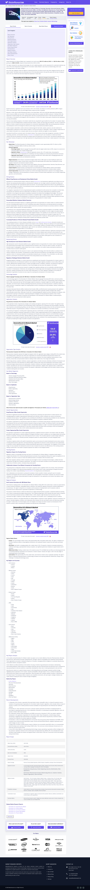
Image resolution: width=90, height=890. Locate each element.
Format (39, 17)
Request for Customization (77, 70)
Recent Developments (12, 53)
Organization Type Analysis (13, 44)
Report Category (53, 17)
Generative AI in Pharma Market (16, 808)
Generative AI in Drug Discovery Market (17, 806)
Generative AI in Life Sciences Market (17, 809)
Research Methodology (75, 43)
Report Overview (11, 34)
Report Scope (11, 55)
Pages (36, 17)
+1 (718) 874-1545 (73, 873)
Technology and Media (53, 18)
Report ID (24, 17)
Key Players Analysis (12, 52)
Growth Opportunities (12, 47)
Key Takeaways (11, 36)
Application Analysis (12, 42)
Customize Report (57, 827)
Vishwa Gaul (36, 21)
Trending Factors (11, 48)
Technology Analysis (12, 41)
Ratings (43, 17)
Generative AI (31, 134)
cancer (37, 222)
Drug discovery (24, 152)
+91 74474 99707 (73, 875)
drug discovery (37, 181)
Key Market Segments (12, 45)
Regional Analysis (11, 50)
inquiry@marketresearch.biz (75, 878)
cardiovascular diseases (46, 222)
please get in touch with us (52, 407)
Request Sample (17, 827)
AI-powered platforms (29, 470)
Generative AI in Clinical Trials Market (17, 811)
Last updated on (30, 17)
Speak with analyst (37, 827)
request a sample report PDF (42, 106)
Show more (10, 816)
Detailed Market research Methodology (48, 21)
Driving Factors (11, 37)
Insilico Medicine (12, 681)
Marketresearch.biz (12, 887)
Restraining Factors (12, 39)
